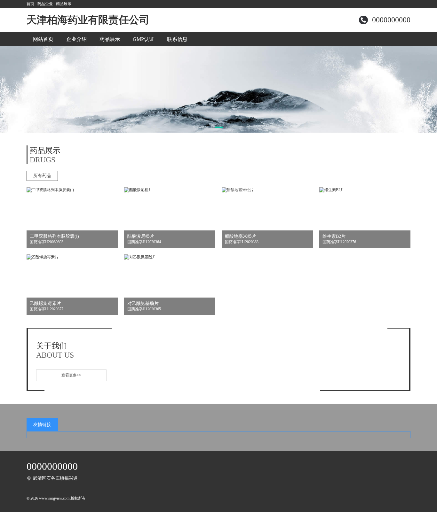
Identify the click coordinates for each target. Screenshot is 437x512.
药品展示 (63, 4)
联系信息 (177, 39)
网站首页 (43, 39)
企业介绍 (76, 39)
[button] (219, 127)
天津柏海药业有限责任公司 (88, 20)
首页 (30, 4)
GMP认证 (143, 39)
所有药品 (42, 175)
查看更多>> (71, 375)
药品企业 (45, 4)
